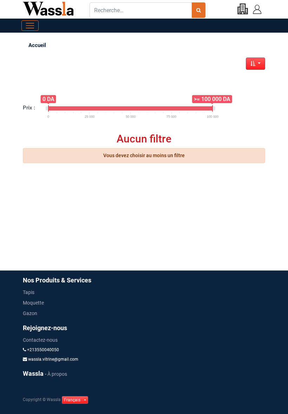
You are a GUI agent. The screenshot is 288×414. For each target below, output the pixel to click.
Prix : (29, 108)
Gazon (30, 313)
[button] (255, 64)
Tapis (28, 292)
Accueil (37, 45)
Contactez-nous (40, 340)
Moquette (33, 303)
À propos (57, 374)
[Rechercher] (198, 10)
